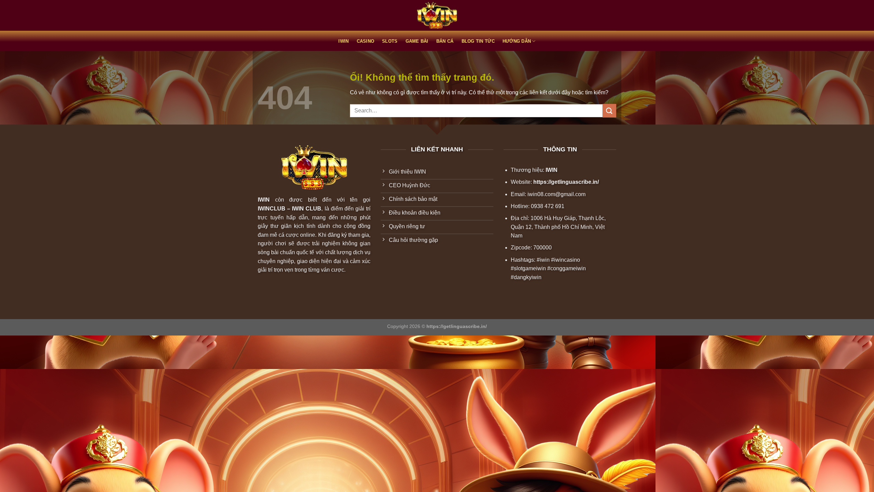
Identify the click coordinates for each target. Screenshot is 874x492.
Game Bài (417, 41)
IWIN (343, 41)
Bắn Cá (445, 41)
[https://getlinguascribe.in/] (437, 15)
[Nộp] (609, 110)
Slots (389, 41)
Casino (366, 41)
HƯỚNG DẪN (517, 41)
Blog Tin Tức (478, 41)
